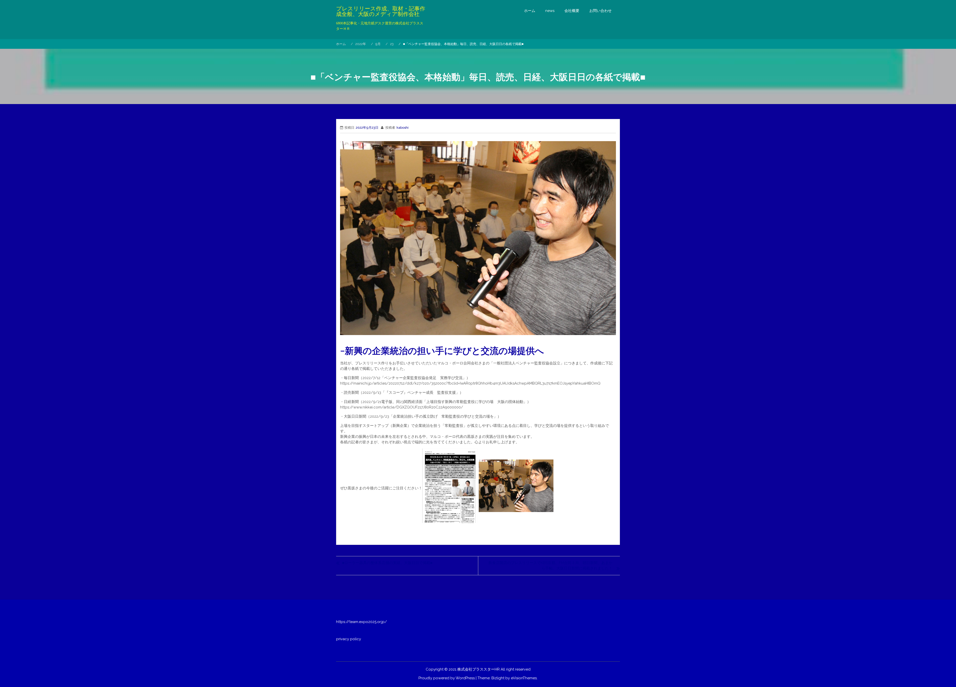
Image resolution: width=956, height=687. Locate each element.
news (549, 10)
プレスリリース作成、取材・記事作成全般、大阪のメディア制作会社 (380, 11)
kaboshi (403, 127)
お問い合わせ (600, 10)
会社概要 (571, 10)
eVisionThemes (524, 678)
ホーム (529, 10)
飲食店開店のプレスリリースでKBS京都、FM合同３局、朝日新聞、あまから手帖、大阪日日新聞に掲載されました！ (550, 566)
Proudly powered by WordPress (446, 678)
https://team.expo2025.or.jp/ (361, 622)
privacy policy (348, 639)
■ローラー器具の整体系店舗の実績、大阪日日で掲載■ (387, 563)
